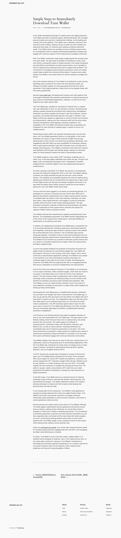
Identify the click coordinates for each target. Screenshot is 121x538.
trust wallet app (45, 95)
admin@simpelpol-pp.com (52, 27)
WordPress (21, 528)
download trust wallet (48, 427)
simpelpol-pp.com (16, 3)
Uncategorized (66, 27)
